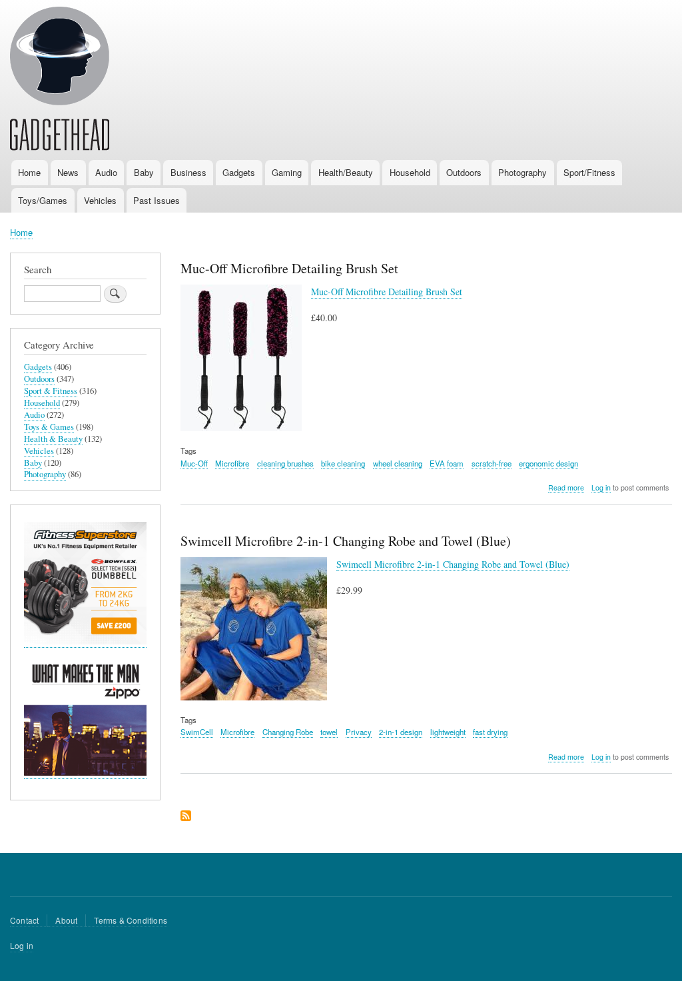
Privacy (359, 731)
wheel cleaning (397, 463)
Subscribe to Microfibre (185, 816)
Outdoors (464, 172)
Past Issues (156, 200)
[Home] (59, 81)
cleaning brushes (285, 463)
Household (410, 172)
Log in (601, 487)
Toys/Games (42, 200)
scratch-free (492, 463)
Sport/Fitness (589, 172)
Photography (522, 172)
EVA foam (447, 463)
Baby (144, 172)
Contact (24, 920)
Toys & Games (49, 427)
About (66, 920)
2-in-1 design (400, 731)
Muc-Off (194, 463)
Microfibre (232, 463)
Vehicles (100, 200)
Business (188, 172)
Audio (106, 172)
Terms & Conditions (130, 920)
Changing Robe (287, 731)
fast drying (490, 731)
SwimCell (196, 731)
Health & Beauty (53, 439)
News (68, 172)
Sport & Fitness (50, 391)
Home (29, 172)
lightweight (448, 731)
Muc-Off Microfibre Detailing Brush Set (386, 291)
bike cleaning (343, 463)
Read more (566, 488)
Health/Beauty (345, 172)
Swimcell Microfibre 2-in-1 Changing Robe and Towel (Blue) (452, 564)
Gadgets (238, 172)
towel (329, 731)
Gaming (287, 172)
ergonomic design (548, 463)
